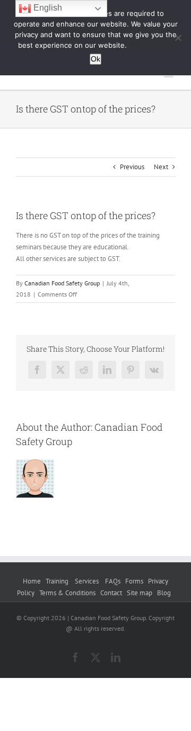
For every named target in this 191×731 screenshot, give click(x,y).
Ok (95, 59)
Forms (134, 581)
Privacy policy (151, 45)
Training (58, 581)
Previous (132, 166)
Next (161, 166)
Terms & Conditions (67, 592)
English (46, 7)
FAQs (112, 581)
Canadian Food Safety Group (62, 283)
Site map (139, 592)
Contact (111, 592)
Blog (164, 592)
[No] (177, 37)
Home (32, 581)
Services (87, 581)
